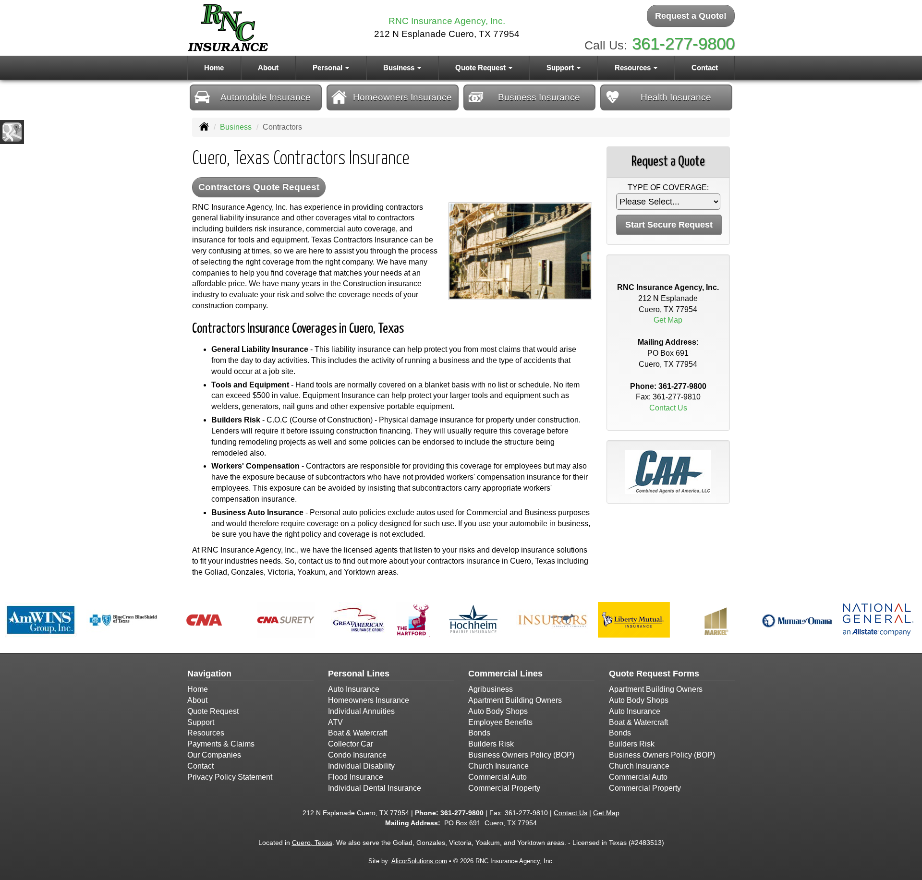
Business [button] (399, 67)
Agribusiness (490, 689)
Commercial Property (504, 788)
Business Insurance (539, 97)
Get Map (668, 320)
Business (236, 127)
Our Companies (214, 755)
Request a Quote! (691, 16)
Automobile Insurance (265, 97)
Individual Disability (361, 766)
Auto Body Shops (498, 711)
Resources (205, 733)
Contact (705, 67)
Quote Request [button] (481, 67)
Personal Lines (358, 673)
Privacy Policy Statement (229, 777)
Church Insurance (498, 766)
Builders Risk (491, 744)
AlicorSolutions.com (419, 861)
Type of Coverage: (668, 187)
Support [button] (561, 67)
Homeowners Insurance (402, 97)
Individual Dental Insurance (374, 788)
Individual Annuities (361, 711)
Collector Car (350, 744)
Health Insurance (676, 97)
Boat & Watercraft (357, 733)
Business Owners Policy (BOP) (521, 755)
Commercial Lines (505, 673)
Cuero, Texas (312, 842)
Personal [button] (328, 67)
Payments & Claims (221, 744)
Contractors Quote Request (258, 187)
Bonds (479, 733)
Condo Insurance (357, 755)
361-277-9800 (683, 43)
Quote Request (213, 711)
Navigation (209, 673)
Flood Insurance (355, 777)
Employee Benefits (500, 722)
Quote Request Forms (654, 673)
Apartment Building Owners (515, 700)
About (268, 67)
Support (200, 722)
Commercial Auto (497, 777)
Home (214, 67)
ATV (335, 722)
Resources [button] (634, 67)
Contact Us (668, 408)
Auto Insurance (353, 689)
